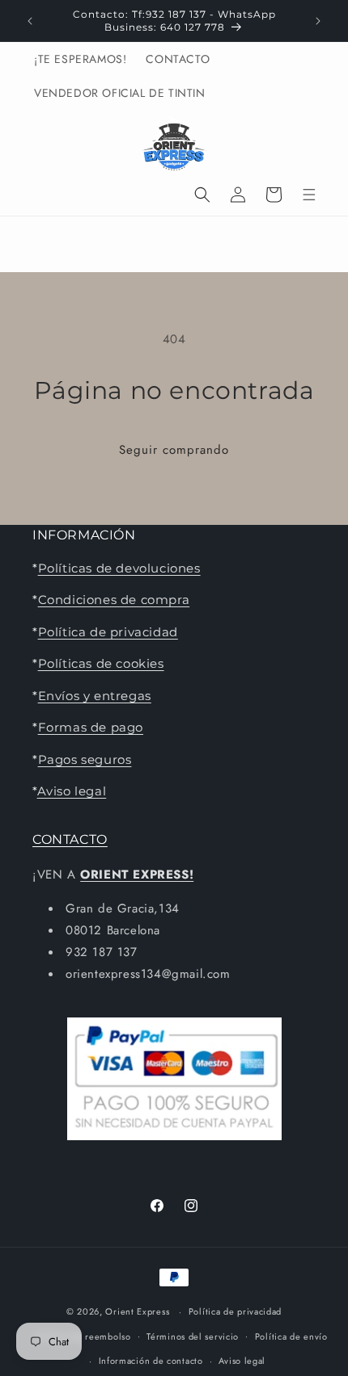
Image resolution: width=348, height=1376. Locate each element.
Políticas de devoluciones (119, 568)
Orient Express (137, 1311)
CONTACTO (70, 839)
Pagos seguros (85, 759)
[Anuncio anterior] (30, 21)
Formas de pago (90, 727)
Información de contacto (151, 1360)
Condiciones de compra (114, 599)
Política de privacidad (108, 632)
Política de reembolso (83, 1336)
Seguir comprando (174, 450)
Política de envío (291, 1336)
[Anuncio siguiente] (318, 21)
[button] (202, 194)
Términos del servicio (192, 1336)
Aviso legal (72, 791)
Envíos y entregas (94, 695)
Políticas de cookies (101, 663)
